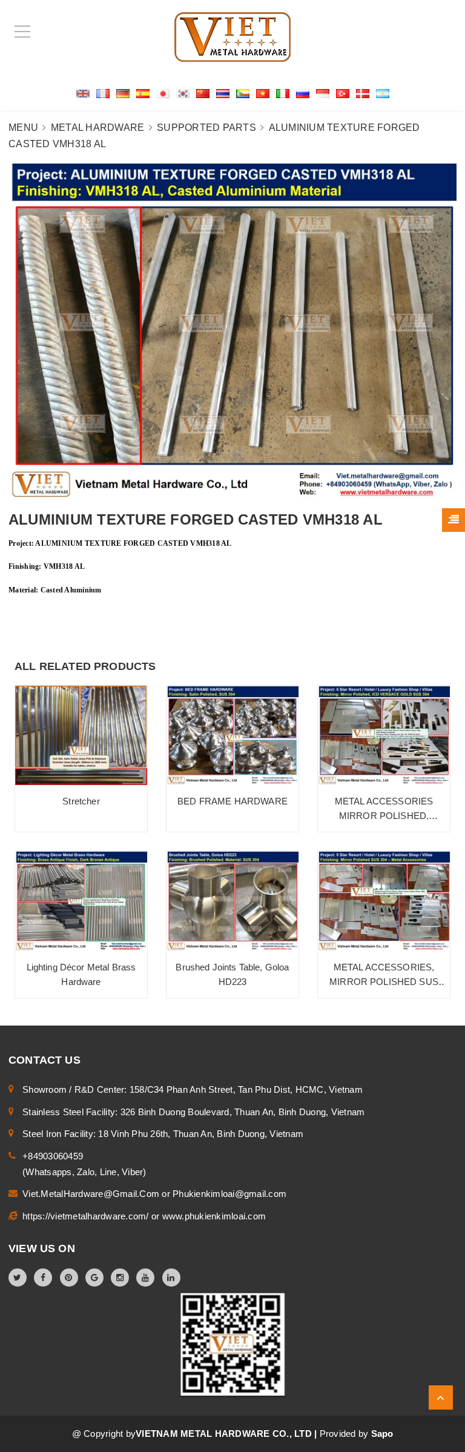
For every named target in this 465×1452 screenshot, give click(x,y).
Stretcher (80, 801)
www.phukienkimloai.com (214, 1216)
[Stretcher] (81, 735)
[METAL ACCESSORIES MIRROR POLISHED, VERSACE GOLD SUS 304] (384, 735)
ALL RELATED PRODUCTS (85, 666)
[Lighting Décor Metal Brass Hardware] (81, 900)
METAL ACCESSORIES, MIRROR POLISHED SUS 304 (383, 981)
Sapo (382, 1433)
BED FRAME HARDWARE (232, 801)
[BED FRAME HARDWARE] (232, 735)
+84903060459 (52, 1156)
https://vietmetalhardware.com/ (86, 1216)
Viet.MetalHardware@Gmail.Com (92, 1193)
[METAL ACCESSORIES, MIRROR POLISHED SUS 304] (384, 900)
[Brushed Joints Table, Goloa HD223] (232, 900)
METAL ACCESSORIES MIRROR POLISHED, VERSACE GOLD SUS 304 (384, 815)
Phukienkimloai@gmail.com (229, 1193)
